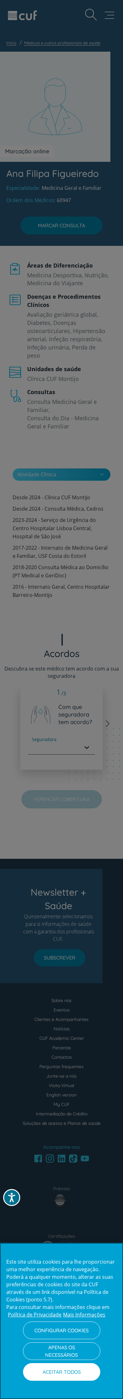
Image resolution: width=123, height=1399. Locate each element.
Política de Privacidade (35, 1314)
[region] (61, 1321)
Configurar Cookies (61, 1330)
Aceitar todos (62, 1372)
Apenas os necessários (61, 1351)
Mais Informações (84, 1314)
